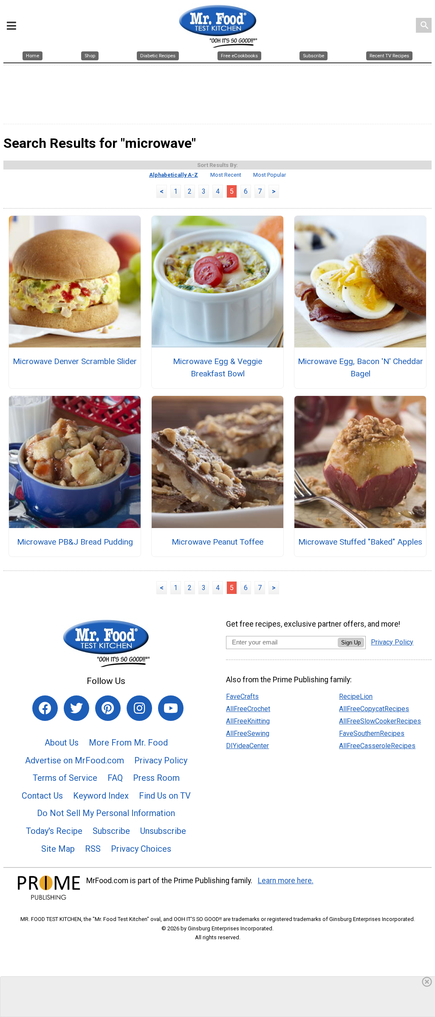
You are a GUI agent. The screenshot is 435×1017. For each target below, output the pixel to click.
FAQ (115, 778)
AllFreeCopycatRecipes (374, 709)
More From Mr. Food (128, 742)
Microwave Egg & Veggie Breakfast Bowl (217, 367)
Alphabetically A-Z (173, 175)
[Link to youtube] (171, 708)
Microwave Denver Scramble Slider (75, 361)
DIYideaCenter (247, 746)
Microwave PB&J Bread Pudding (75, 542)
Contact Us (42, 796)
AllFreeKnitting (248, 721)
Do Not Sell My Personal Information (106, 813)
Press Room (156, 778)
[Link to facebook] (45, 708)
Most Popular (269, 175)
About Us (62, 742)
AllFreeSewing (247, 733)
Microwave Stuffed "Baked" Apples (360, 542)
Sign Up (351, 642)
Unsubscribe (163, 831)
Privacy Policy (160, 760)
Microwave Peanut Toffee (217, 542)
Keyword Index (101, 796)
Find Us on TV (165, 796)
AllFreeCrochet (248, 709)
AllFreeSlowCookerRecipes (380, 721)
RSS (93, 849)
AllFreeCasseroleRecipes (377, 746)
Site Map (58, 849)
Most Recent (225, 175)
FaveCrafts (242, 696)
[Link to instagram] (139, 708)
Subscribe (111, 831)
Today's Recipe (54, 831)
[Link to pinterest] (108, 708)
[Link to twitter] (76, 708)
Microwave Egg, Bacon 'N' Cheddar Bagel (360, 367)
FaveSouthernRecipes (371, 733)
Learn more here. (286, 880)
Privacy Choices (141, 849)
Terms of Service (65, 778)
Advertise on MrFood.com (74, 760)
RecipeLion (356, 696)
